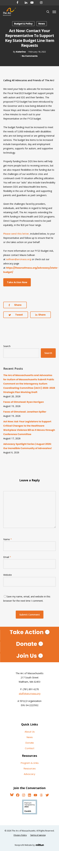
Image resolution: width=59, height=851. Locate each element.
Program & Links (30, 763)
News (41, 23)
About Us (30, 731)
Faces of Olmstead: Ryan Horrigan (23, 402)
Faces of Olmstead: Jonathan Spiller (24, 411)
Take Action (27, 632)
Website (7, 574)
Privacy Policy (20, 835)
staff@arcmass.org (29, 693)
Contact (29, 748)
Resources (30, 768)
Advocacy (29, 774)
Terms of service (38, 835)
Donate (26, 643)
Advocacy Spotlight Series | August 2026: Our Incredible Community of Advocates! (27, 446)
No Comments (30, 56)
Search (6, 346)
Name (7, 539)
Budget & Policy (23, 23)
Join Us (26, 655)
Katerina (21, 51)
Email (7, 557)
